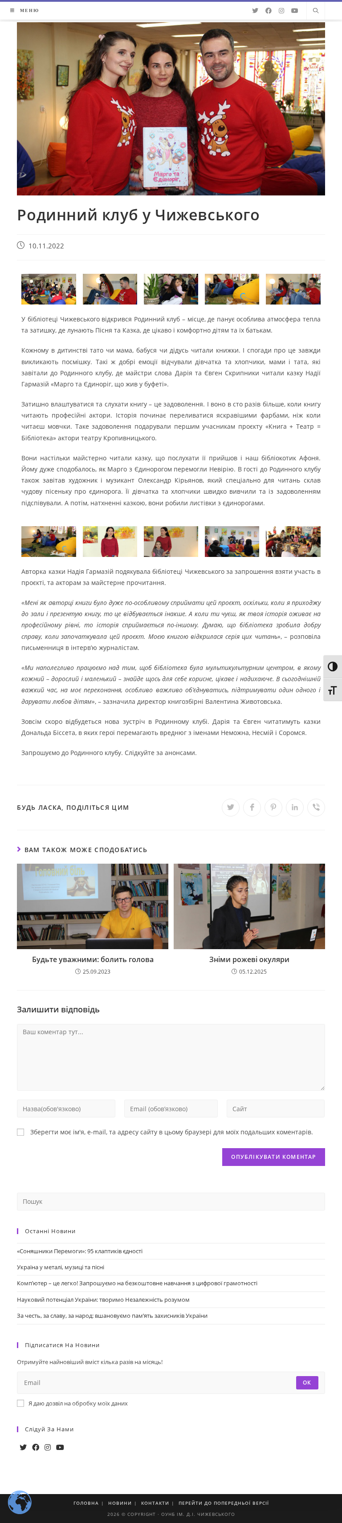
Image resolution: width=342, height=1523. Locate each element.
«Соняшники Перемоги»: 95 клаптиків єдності (79, 1251)
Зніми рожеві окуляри (249, 959)
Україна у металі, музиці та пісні (60, 1267)
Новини (120, 1503)
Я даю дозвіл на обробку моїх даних (78, 1403)
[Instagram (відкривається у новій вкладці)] (281, 11)
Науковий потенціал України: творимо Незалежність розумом (103, 1300)
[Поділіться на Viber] (316, 807)
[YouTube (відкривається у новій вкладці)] (295, 11)
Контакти (155, 1503)
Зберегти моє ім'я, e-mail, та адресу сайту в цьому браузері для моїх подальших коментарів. (171, 1132)
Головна (86, 1503)
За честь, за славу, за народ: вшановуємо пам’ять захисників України (112, 1316)
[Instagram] (48, 1447)
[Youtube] (60, 1447)
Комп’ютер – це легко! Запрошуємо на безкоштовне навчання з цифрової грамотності (137, 1283)
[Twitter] (23, 1447)
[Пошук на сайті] (315, 11)
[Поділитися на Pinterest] (273, 807)
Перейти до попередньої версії (224, 1503)
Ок (307, 1382)
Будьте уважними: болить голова (93, 959)
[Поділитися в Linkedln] (295, 807)
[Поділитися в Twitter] (231, 807)
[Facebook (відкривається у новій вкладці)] (268, 11)
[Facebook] (35, 1447)
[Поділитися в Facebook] (252, 807)
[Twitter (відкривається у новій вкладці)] (255, 11)
